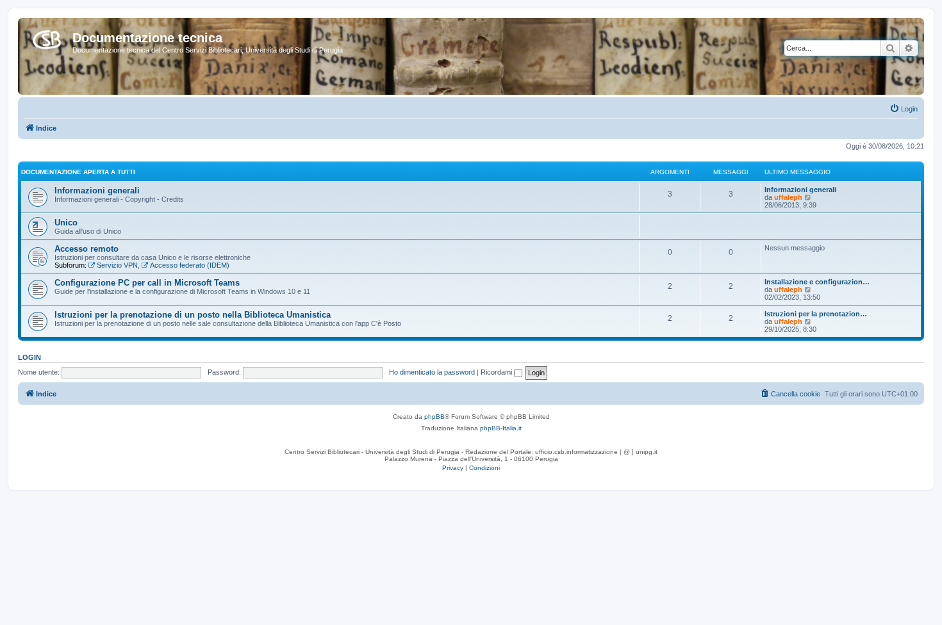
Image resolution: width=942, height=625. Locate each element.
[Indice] (46, 37)
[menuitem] (903, 109)
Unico (66, 222)
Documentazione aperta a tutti (78, 171)
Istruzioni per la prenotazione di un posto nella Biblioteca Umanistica (192, 315)
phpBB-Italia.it (501, 428)
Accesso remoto (86, 249)
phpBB (434, 416)
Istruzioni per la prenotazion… (815, 314)
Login (29, 357)
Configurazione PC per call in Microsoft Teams (147, 283)
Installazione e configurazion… (817, 282)
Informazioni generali (97, 190)
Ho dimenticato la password (432, 372)
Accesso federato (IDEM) (189, 265)
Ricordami (497, 372)
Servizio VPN (117, 265)
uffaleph (788, 197)
